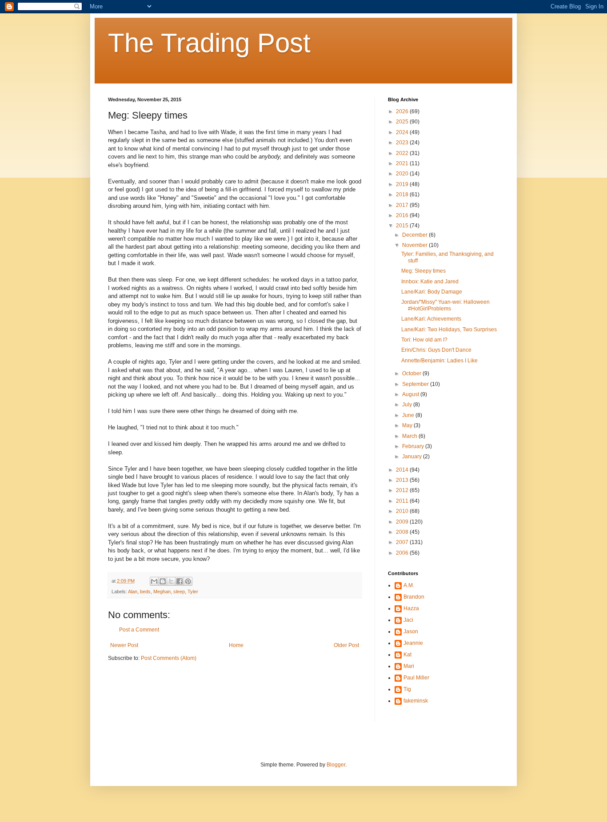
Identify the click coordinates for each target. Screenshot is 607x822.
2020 (403, 174)
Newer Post (124, 645)
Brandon (413, 597)
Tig (407, 689)
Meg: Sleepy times (423, 271)
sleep (179, 591)
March (410, 436)
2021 (403, 163)
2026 (403, 111)
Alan (132, 591)
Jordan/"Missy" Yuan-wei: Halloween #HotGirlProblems (445, 305)
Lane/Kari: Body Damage (431, 292)
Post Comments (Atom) (168, 658)
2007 (403, 542)
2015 (403, 225)
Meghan (162, 591)
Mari (408, 666)
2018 (403, 194)
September (416, 384)
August (411, 394)
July (407, 404)
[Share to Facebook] (179, 581)
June (408, 415)
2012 (403, 490)
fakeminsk (415, 701)
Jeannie (413, 643)
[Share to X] (171, 581)
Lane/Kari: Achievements (431, 319)
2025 (403, 122)
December (415, 235)
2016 (403, 215)
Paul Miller (416, 678)
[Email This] (154, 581)
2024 (403, 132)
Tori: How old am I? (424, 340)
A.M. (408, 585)
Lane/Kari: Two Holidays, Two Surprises (449, 329)
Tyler (193, 591)
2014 (403, 470)
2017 (403, 205)
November (415, 245)
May (408, 425)
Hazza (411, 608)
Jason (410, 631)
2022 (403, 153)
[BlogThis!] (162, 581)
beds (145, 591)
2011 (403, 501)
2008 (403, 532)
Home (236, 645)
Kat (407, 654)
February (413, 446)
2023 (403, 142)
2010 (403, 511)
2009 (403, 522)
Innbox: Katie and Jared (430, 281)
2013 (403, 480)
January (412, 456)
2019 (403, 184)
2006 (403, 553)
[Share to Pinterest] (188, 581)
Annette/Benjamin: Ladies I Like (439, 360)
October (412, 373)
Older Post (346, 645)
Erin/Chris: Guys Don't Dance (436, 350)
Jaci (408, 620)
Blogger (336, 765)
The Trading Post (209, 43)
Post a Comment (139, 630)
